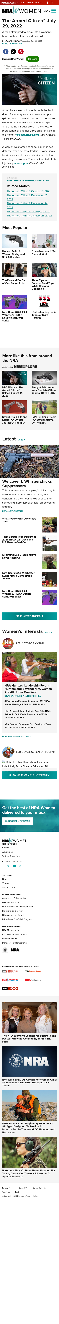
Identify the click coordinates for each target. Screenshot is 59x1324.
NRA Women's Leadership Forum (17, 906)
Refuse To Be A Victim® (30, 643)
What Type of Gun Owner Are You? (19, 520)
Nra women (16, 696)
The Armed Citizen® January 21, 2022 (29, 216)
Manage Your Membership (14, 942)
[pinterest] (20, 50)
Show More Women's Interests (33, 775)
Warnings (6, 1192)
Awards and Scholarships (14, 898)
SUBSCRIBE (17, 821)
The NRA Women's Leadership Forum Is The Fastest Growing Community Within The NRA (29, 1039)
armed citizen (42, 180)
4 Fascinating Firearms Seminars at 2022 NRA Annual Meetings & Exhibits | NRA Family (27, 703)
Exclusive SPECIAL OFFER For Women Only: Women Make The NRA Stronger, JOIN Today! (29, 1083)
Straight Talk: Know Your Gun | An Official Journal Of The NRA (44, 390)
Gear (10, 511)
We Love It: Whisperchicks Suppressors (27, 483)
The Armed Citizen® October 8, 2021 (28, 191)
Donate (39, 2)
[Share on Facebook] (5, 50)
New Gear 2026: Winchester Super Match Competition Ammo (18, 575)
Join (23, 2)
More (20, 440)
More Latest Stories (36, 616)
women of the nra (32, 696)
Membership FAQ (10, 938)
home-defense (14, 180)
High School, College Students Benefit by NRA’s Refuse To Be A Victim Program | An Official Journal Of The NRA (28, 714)
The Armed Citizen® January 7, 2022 (28, 211)
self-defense (28, 180)
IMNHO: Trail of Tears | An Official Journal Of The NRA (44, 419)
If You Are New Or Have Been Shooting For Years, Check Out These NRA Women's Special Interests (28, 1173)
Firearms (18, 511)
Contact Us (7, 847)
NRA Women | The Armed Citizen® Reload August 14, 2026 (12, 392)
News (4, 43)
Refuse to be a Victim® (12, 910)
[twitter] (13, 50)
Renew (30, 2)
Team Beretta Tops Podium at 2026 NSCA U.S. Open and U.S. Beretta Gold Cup (19, 539)
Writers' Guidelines (11, 856)
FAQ (17, 1192)
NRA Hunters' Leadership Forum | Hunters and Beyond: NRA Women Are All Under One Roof (28, 688)
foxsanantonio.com (27, 135)
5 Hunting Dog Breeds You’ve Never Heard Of (19, 556)
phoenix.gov (20, 163)
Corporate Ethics (39, 1188)
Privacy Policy (7, 1188)
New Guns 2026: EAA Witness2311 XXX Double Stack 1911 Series (16, 594)
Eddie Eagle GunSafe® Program (35, 752)
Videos (5, 883)
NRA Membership (10, 902)
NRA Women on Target (13, 915)
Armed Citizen (15, 43)
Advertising (7, 852)
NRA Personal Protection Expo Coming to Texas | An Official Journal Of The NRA (28, 726)
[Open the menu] (53, 10)
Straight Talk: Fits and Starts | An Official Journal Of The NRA (14, 419)
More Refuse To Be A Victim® (15, 736)
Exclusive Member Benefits (15, 934)
